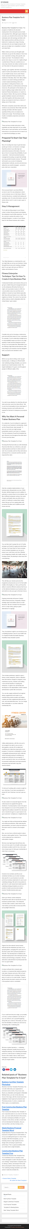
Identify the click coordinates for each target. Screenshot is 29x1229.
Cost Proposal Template (10, 1204)
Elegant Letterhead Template (11, 1201)
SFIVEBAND (4, 2)
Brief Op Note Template (10, 1198)
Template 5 (16, 1174)
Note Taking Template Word (11, 1210)
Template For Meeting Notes (11, 1207)
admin (15, 22)
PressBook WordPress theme (17, 1227)
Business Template (8, 1174)
